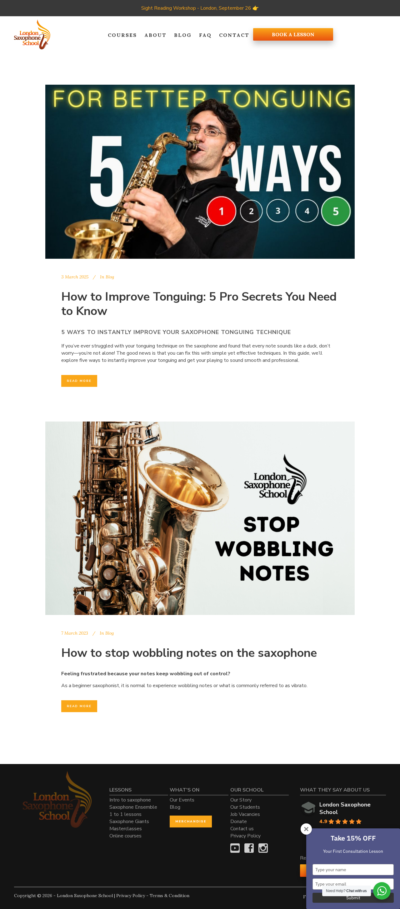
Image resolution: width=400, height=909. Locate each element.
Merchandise (190, 821)
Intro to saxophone (130, 800)
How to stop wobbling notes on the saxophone (189, 653)
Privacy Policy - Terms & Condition (152, 895)
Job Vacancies (245, 814)
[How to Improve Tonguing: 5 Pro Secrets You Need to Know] (200, 172)
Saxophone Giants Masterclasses (129, 825)
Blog (110, 277)
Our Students (245, 807)
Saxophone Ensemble (133, 807)
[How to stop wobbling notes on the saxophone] (200, 518)
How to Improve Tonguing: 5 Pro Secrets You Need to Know (199, 304)
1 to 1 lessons (125, 814)
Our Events (182, 800)
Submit (353, 898)
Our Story (241, 800)
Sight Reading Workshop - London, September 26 (196, 8)
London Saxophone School (345, 808)
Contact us (242, 828)
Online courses (125, 835)
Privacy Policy (245, 835)
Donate (238, 821)
